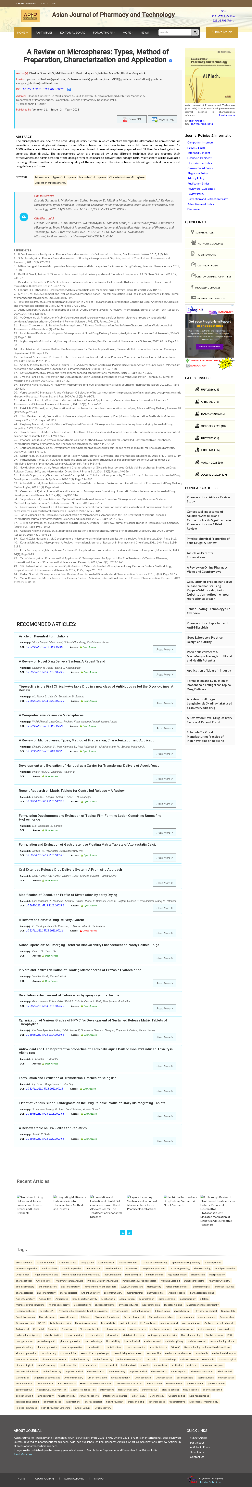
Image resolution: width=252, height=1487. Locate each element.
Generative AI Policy (200, 168)
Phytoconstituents (89, 1329)
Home (21, 32)
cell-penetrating (24, 1395)
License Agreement (199, 157)
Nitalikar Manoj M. (109, 73)
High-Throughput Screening (55, 1407)
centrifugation (178, 1371)
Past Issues (44, 32)
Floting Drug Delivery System (52, 1389)
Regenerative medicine (46, 1274)
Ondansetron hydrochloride (219, 1323)
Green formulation (97, 1377)
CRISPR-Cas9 (138, 1395)
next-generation (24, 1341)
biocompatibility (188, 1298)
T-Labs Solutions (210, 1482)
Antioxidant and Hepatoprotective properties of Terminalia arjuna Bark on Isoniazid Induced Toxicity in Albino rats (96, 1051)
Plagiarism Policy (197, 173)
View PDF (135, 119)
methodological (133, 1274)
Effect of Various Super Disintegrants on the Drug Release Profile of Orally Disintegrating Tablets (92, 1103)
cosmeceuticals (185, 1377)
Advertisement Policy (200, 204)
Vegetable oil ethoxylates (47, 1377)
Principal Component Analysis (102, 1280)
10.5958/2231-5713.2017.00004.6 (45, 1034)
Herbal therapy (48, 1353)
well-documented (197, 1341)
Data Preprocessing (194, 1280)
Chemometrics (44, 1280)
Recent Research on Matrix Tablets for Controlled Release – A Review (72, 791)
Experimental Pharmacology (203, 1401)
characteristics (159, 1371)
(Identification (162, 1310)
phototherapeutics (135, 1347)
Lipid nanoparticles (199, 1395)
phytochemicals (120, 1310)
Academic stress (67, 1262)
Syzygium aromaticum (132, 1286)
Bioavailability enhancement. (128, 1353)
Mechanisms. (108, 1298)
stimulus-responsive (26, 1268)
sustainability (154, 1353)
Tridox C (175, 1347)
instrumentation (112, 1274)
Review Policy (195, 193)
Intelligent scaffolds (225, 1268)
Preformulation (148, 1323)
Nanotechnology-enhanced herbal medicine (207, 1347)
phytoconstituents (224, 1286)
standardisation (53, 1335)
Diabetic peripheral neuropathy (202, 1304)
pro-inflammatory (113, 1292)
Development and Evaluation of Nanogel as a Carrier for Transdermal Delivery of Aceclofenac (89, 765)
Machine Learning (170, 1280)
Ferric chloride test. (134, 1317)
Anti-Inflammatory (103, 1359)
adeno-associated (212, 1389)
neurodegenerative (72, 1347)
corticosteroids (68, 1365)
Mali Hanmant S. (65, 73)
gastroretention (195, 1383)
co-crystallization (191, 1323)
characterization (95, 1371)
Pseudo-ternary (117, 1371)
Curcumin (151, 1359)
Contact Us (48, 3)
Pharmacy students (129, 1262)
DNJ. (229, 1335)
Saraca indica (227, 1317)
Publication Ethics (198, 183)
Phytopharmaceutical (206, 1310)
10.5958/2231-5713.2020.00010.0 (45, 700)
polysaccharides (137, 1329)
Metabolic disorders (133, 1335)
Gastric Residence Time (83, 1389)
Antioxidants (160, 1365)
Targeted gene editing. (27, 1401)
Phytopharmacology (191, 1335)
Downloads (197, 1452)
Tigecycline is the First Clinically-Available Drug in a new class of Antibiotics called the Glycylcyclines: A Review (96, 688)
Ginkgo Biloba (228, 1310)
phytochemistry (74, 1335)
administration (127, 1298)
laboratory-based (52, 1401)
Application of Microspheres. (50, 182)
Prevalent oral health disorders (100, 1286)
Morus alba (112, 1335)
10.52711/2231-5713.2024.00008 (44, 647)
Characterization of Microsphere (127, 177)
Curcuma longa (168, 1359)
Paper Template (205, 254)
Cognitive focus (106, 1262)
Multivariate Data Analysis (69, 1280)
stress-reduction (46, 1262)
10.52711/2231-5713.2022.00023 (44, 725)
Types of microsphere (64, 177)
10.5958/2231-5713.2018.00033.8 (45, 905)
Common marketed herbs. (129, 1383)
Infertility (145, 1365)
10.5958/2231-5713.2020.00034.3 (45, 1138)
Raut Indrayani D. (86, 73)
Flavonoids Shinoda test (107, 1317)
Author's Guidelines (209, 243)
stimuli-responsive (71, 1268)
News (145, 32)
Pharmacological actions (201, 1292)
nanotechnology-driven (222, 1341)
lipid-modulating (206, 1329)
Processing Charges (207, 287)
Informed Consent (198, 152)
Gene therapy (157, 1395)
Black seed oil (225, 1371)
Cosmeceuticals (143, 1377)
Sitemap (99, 1478)
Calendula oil (23, 1377)
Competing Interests (200, 142)
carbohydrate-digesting (28, 1335)
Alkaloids (86, 1317)
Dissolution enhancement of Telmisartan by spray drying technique (69, 995)
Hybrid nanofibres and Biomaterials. (81, 1274)
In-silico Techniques (26, 1407)
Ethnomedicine (68, 1353)
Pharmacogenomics (26, 1353)
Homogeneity (154, 1286)
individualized (114, 1347)
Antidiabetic (62, 1298)
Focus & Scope (196, 147)
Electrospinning (202, 1268)
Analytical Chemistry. (219, 1280)
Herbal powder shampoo (178, 1353)
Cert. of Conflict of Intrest (213, 276)
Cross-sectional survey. (155, 1262)
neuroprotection (151, 1304)
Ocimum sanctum (25, 1323)
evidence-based (152, 1341)
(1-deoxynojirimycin (114, 1329)
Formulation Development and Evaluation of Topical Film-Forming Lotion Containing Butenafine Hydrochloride (90, 817)
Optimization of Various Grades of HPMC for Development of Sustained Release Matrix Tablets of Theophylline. (93, 1022)
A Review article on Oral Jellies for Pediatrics (53, 1128)
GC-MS (41, 1323)
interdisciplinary (158, 1347)
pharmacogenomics (70, 1341)
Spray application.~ (120, 1377)
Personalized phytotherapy (95, 1353)
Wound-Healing (68, 1317)
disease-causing (170, 1389)
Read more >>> (227, 115)
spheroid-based (157, 1401)
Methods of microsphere (92, 177)
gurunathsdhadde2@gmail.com (46, 79)
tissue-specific (191, 1389)
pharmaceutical (24, 1280)
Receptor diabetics (25, 1310)
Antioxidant (45, 1298)
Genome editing (176, 1395)
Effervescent (107, 1389)
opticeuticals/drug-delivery (186, 1262)
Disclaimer (193, 209)
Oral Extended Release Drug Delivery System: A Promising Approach (70, 869)
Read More (164, 649)
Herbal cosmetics (67, 1383)
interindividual (132, 1341)
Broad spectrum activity (84, 1298)
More (127, 32)
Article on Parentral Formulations (43, 636)
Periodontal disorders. (177, 1286)
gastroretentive (24, 1389)
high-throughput (114, 1401)
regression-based (177, 1274)
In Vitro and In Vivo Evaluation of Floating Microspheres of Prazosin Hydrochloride (80, 970)
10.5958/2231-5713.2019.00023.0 (45, 672)
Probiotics (177, 1365)
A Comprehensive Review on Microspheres (51, 715)
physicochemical (169, 1323)
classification (198, 1274)
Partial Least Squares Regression (139, 1280)
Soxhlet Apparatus (25, 1317)
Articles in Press (200, 1447)
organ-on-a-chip (136, 1401)
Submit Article (222, 32)
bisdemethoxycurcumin (54, 1359)
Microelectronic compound (30, 1304)
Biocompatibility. (82, 1304)
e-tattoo (204, 1298)
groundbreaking (24, 1347)
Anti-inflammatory (90, 1292)
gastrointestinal (134, 1292)
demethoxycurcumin (27, 1359)
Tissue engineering (179, 1268)
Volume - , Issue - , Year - (55, 109)
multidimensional (155, 1274)
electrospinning (213, 1262)
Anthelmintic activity (60, 1323)
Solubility (53, 1329)
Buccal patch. (69, 1329)
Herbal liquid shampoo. (224, 1353)
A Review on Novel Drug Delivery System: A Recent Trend (62, 661)
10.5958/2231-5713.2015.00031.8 (45, 801)
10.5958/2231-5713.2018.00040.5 (45, 1005)
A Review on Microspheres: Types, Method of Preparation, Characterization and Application (96, 56)
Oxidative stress (214, 1335)
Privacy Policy (195, 178)
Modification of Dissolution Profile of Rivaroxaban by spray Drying (68, 895)
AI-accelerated (93, 1268)
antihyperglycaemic (160, 1329)
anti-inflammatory (25, 1286)
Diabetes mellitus (173, 1304)
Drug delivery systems (153, 1268)
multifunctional (49, 1268)
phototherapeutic (46, 1341)
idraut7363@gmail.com (118, 79)
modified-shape (174, 1383)
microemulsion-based (27, 1371)
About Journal (26, 3)
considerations (94, 1335)
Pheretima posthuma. (86, 1323)
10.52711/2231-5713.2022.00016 (44, 1088)
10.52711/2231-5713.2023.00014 (44, 930)
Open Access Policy (199, 163)
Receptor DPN (47, 1310)
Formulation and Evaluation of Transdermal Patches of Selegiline (68, 1078)
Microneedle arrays (59, 1304)
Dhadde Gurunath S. (41, 73)
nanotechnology (93, 1341)
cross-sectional (24, 1262)
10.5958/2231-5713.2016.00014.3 (45, 1113)
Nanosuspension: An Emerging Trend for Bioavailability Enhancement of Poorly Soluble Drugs (89, 945)
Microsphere (42, 177)
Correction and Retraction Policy (207, 199)
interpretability (217, 1274)
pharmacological (201, 1286)
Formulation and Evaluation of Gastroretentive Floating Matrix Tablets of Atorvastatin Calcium (89, 844)
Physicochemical (74, 1371)
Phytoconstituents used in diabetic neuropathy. (83, 1310)
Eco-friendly (201, 1353)
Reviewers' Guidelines (201, 188)
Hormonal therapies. (212, 1365)
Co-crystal (38, 1329)
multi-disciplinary (174, 1341)
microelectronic (166, 1298)
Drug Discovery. (103, 1407)
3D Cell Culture (83, 1407)
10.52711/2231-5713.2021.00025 (43, 89)
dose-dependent (207, 1317)
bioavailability (108, 1323)
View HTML (166, 119)
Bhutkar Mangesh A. (133, 73)
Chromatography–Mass (161, 1317)
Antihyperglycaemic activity (162, 1335)
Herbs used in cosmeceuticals (95, 1383)
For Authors (103, 32)
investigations (226, 1329)
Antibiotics (192, 1365)
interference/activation (115, 1395)
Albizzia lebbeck (177, 1292)
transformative (150, 1389)
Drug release (23, 1274)
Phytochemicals (47, 1317)
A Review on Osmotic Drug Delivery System (51, 920)
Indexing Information (210, 298)
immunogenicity (45, 1395)
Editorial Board (72, 32)
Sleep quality (87, 1262)
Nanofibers (131, 1268)
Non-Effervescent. (128, 1389)
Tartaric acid (22, 1329)
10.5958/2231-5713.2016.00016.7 (45, 855)
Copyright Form (207, 265)
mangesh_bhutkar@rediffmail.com (37, 83)
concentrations (186, 1317)
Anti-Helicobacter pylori (129, 1359)
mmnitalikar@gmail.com (148, 79)
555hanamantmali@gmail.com (85, 79)
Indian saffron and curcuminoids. (197, 1359)
